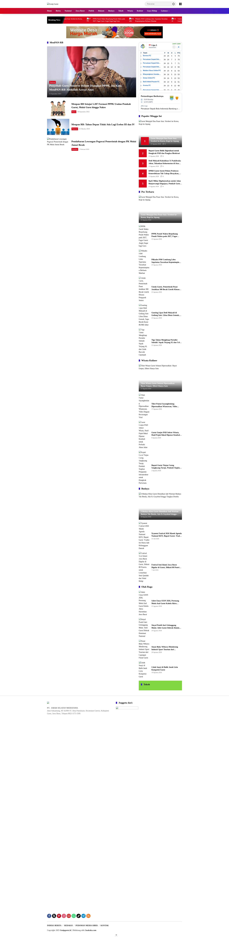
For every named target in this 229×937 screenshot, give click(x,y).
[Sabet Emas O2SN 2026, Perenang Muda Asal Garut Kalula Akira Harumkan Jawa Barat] (144, 603)
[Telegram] (83, 916)
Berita (74, 111)
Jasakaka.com (90, 930)
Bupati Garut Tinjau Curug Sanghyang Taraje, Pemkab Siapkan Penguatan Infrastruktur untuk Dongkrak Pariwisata (166, 466)
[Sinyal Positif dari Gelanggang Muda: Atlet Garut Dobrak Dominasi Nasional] (144, 628)
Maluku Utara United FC (152, 70)
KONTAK (105, 926)
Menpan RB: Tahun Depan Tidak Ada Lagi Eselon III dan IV (103, 124)
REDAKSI (68, 926)
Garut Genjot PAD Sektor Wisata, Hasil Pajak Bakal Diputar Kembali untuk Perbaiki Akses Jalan (165, 434)
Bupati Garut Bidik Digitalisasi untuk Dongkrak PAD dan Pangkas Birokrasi (164, 152)
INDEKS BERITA (54, 926)
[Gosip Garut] (52, 4)
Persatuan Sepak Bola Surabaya (152, 67)
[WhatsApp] (74, 916)
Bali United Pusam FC (151, 82)
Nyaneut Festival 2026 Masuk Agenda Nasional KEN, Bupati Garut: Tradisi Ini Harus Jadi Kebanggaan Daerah (166, 534)
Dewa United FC (149, 78)
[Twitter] (54, 916)
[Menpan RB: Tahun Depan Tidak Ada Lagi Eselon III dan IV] (58, 127)
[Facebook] (49, 916)
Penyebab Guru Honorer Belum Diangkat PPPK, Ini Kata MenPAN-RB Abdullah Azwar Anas (85, 87)
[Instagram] (64, 916)
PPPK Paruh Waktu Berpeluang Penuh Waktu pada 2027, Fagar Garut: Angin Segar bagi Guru (87, 20)
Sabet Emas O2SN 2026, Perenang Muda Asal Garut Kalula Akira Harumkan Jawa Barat (165, 602)
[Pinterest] (59, 916)
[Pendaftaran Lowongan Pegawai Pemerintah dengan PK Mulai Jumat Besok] (58, 146)
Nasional (52, 82)
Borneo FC (147, 56)
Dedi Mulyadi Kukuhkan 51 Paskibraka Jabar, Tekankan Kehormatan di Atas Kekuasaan (165, 162)
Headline (75, 149)
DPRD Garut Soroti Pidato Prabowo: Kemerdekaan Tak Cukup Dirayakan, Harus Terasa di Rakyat (164, 172)
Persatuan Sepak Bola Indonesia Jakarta (152, 63)
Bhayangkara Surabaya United (152, 74)
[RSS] (88, 916)
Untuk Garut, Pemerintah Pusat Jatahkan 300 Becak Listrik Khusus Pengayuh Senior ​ (171, 20)
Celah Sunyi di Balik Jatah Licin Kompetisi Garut (164, 668)
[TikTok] (78, 916)
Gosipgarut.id (65, 930)
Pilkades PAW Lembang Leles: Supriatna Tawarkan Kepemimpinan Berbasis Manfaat (129, 20)
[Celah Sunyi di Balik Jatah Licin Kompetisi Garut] (144, 669)
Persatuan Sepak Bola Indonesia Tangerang (152, 90)
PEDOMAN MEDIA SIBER (87, 926)
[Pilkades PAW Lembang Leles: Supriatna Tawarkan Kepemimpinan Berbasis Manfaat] (109, 20)
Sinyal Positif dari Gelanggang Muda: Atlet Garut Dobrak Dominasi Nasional (166, 626)
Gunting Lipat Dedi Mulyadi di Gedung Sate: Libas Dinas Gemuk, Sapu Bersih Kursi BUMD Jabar (165, 314)
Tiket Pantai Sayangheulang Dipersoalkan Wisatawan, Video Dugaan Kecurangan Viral (164, 405)
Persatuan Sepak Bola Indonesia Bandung (152, 59)
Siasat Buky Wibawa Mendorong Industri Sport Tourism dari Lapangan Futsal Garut (164, 648)
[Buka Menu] (180, 4)
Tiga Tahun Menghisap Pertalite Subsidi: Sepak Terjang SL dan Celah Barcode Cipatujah (166, 341)
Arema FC (147, 85)
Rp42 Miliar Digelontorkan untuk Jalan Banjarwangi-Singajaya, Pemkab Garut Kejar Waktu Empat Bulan (165, 182)
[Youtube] (69, 916)
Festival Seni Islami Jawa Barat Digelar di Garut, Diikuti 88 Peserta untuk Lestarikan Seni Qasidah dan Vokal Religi (165, 566)
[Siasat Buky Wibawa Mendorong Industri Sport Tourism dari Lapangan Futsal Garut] (144, 649)
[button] (173, 4)
